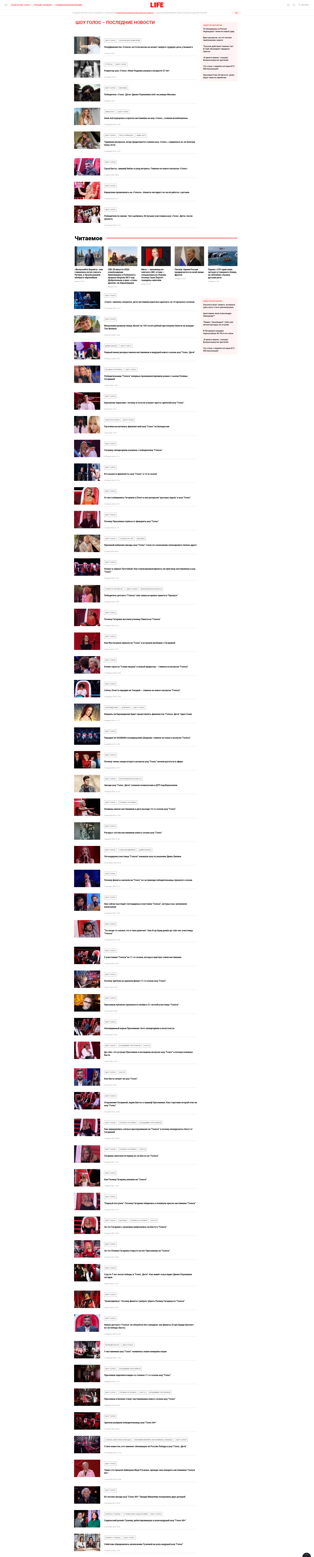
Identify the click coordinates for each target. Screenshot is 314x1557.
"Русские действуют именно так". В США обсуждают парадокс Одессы (218, 49)
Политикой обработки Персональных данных (134, 13)
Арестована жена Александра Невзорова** (217, 314)
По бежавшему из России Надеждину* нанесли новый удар (218, 30)
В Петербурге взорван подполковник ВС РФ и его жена (218, 332)
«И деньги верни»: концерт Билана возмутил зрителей (215, 58)
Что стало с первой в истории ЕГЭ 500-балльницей (219, 67)
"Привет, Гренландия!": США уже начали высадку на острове (218, 323)
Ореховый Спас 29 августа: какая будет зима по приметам (218, 76)
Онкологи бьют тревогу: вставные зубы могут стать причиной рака (219, 306)
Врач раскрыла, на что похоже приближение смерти (217, 38)
